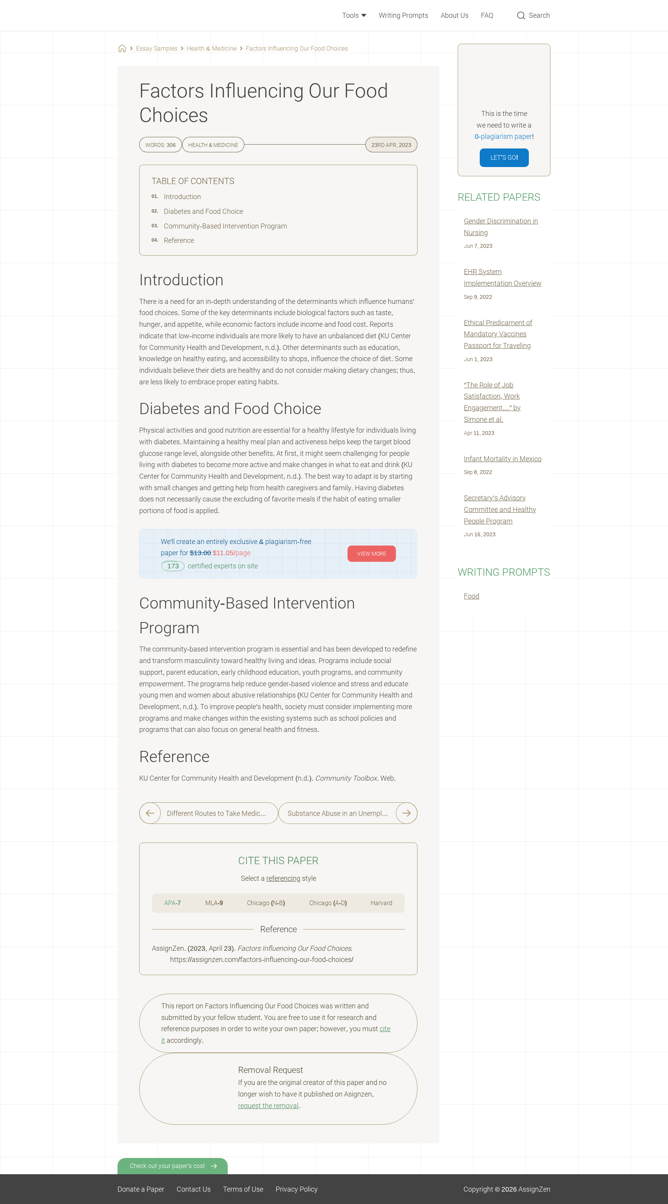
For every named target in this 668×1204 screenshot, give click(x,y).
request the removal (268, 1106)
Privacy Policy (297, 1189)
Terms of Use (243, 1189)
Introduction (182, 197)
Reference (179, 240)
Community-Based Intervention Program (225, 226)
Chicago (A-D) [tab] (328, 903)
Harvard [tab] (381, 903)
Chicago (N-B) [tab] (266, 903)
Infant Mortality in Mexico (503, 459)
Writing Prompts (403, 15)
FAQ (487, 15)
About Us (455, 15)
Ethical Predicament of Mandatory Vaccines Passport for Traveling (498, 334)
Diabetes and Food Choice (203, 211)
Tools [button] (351, 15)
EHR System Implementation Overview (503, 277)
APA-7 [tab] (172, 903)
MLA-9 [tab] (214, 903)
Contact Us (194, 1189)
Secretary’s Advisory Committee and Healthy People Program (500, 509)
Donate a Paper (141, 1189)
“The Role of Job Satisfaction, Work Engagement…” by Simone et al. (492, 402)
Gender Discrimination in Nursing (501, 227)
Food (471, 596)
